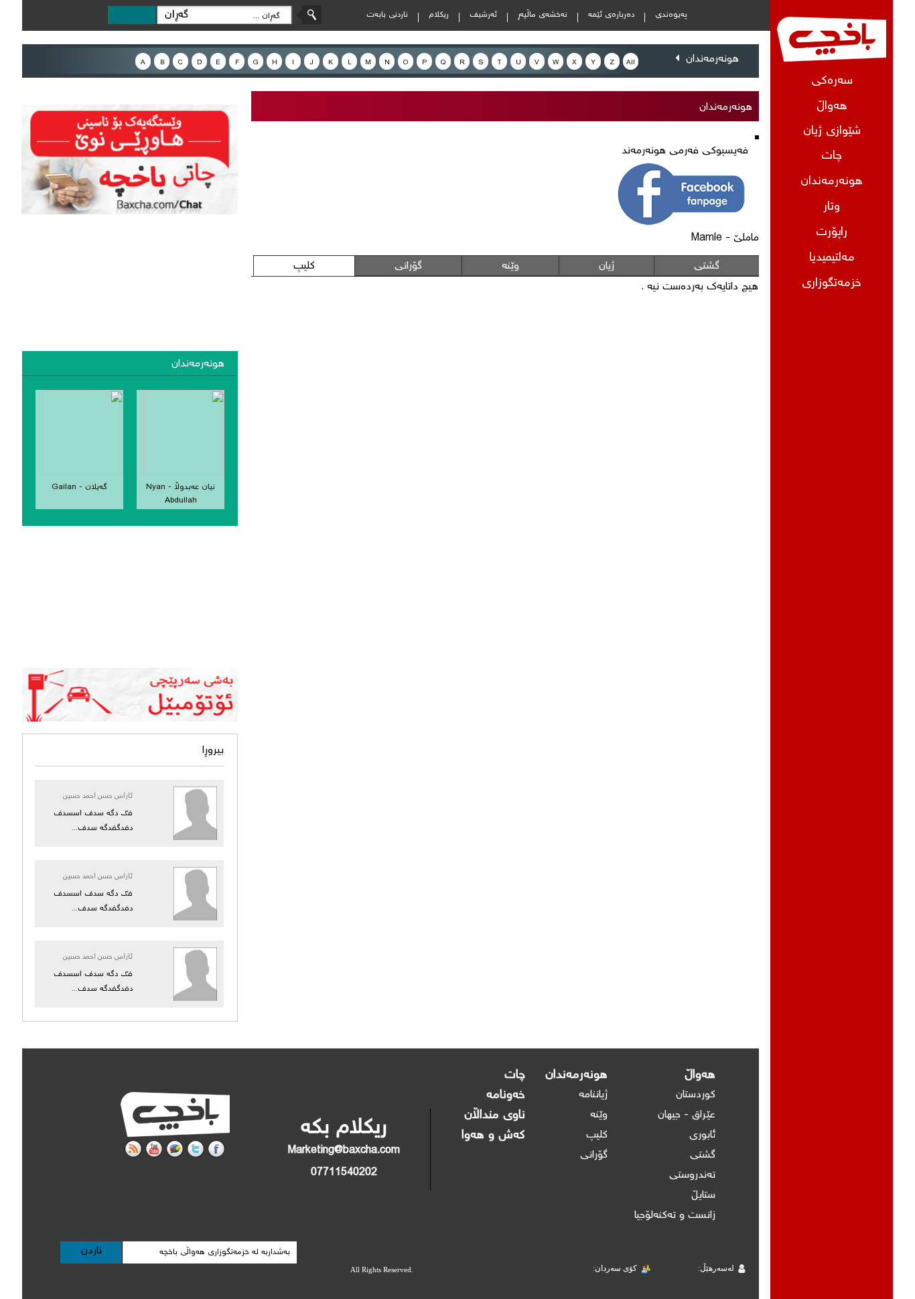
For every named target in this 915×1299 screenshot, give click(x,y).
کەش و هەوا (493, 1135)
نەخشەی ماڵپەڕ (542, 15)
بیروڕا (213, 750)
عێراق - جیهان (686, 1115)
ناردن (91, 1251)
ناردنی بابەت (387, 15)
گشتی (706, 266)
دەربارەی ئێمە (611, 15)
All (630, 63)
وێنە (510, 266)
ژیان (606, 266)
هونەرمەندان (831, 182)
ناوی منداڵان (494, 1115)
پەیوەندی (671, 15)
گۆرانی (408, 266)
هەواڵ (700, 1075)
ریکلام (439, 15)
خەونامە (505, 1095)
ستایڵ (703, 1195)
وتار (831, 207)
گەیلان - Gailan (79, 487)
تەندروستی (692, 1175)
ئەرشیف (483, 15)
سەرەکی (832, 81)
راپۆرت (831, 233)
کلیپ (304, 266)
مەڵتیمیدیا (832, 258)
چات (831, 156)
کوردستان (695, 1095)
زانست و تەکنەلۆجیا (674, 1215)
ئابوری (702, 1135)
